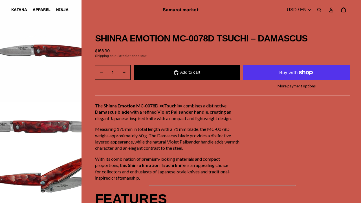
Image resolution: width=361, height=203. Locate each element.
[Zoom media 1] (41, 51)
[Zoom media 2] (20, 127)
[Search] (319, 10)
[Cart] (343, 10)
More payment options (297, 86)
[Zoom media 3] (61, 127)
